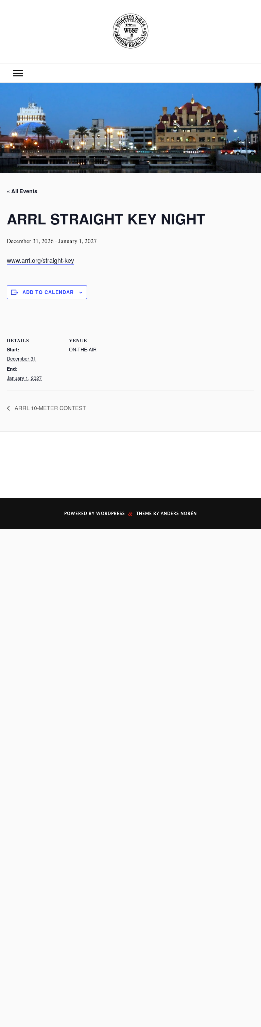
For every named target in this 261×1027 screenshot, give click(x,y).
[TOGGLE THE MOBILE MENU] (18, 73)
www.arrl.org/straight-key (40, 260)
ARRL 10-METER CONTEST (49, 408)
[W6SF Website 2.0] (130, 31)
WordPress (110, 514)
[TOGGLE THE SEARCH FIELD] (243, 73)
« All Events (22, 191)
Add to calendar (48, 292)
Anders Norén (179, 514)
